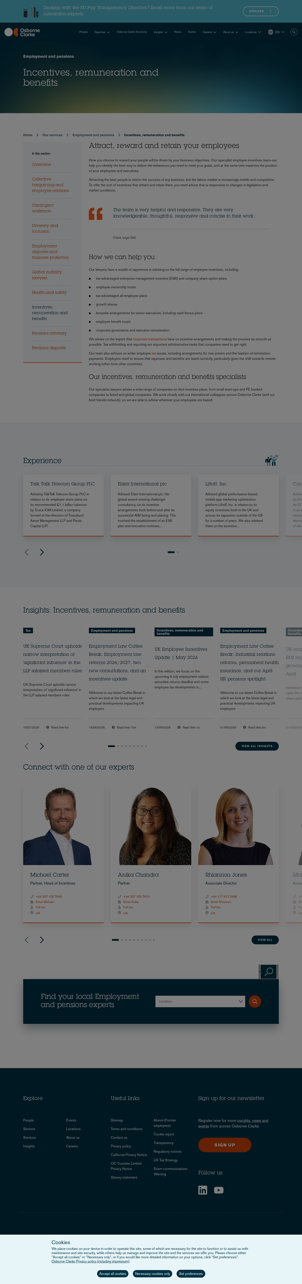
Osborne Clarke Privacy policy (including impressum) (90, 1261)
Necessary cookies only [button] (152, 1274)
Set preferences (191, 1274)
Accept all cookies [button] (112, 1274)
